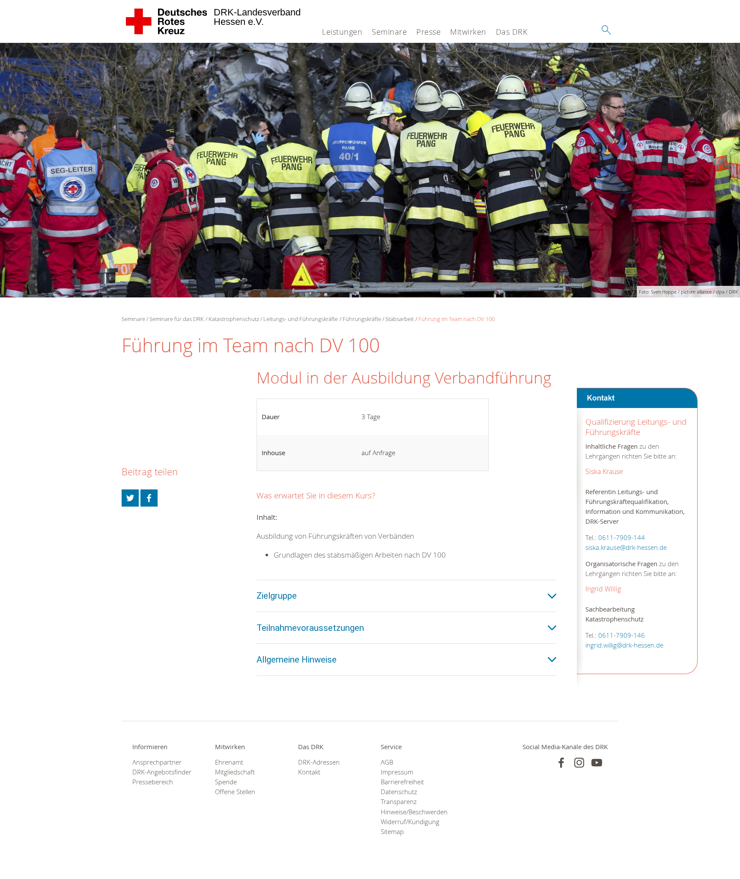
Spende (226, 782)
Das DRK (512, 32)
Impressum (397, 772)
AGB (387, 762)
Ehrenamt (229, 762)
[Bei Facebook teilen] (149, 498)
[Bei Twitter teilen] (130, 498)
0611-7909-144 (621, 538)
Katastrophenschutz (234, 319)
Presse (428, 32)
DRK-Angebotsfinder (161, 772)
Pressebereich (152, 782)
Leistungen (342, 32)
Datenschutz (399, 792)
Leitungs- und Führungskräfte (300, 319)
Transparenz (399, 802)
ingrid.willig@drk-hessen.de (624, 645)
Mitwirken (468, 32)
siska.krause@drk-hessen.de (626, 547)
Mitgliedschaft (235, 772)
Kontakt (309, 772)
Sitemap (392, 832)
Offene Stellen (235, 792)
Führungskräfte (362, 319)
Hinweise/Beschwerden (411, 812)
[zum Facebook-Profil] (561, 762)
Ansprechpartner (157, 762)
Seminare (389, 32)
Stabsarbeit (399, 319)
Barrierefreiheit (402, 782)
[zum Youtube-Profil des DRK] (596, 762)
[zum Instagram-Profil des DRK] (579, 762)
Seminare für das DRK (176, 319)
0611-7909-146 (621, 635)
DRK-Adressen (319, 762)
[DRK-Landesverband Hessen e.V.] (167, 21)
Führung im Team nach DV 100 (456, 319)
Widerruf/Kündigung (410, 822)
